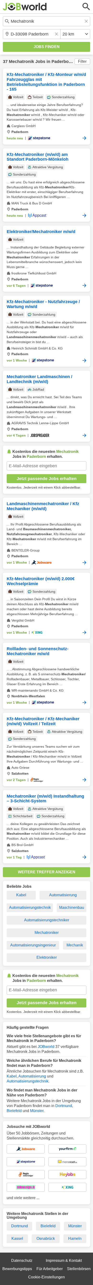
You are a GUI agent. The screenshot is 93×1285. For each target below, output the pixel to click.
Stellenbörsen (79, 1269)
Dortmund (63, 1106)
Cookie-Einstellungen (46, 1277)
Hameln (75, 1238)
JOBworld (46, 1047)
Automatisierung (63, 895)
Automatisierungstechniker (46, 920)
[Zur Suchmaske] (86, 6)
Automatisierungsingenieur (33, 945)
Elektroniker (46, 957)
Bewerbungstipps (17, 1269)
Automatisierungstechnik (30, 907)
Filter (82, 61)
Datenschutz (21, 1261)
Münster (36, 1111)
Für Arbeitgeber (49, 1269)
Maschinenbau (71, 907)
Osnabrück (45, 1238)
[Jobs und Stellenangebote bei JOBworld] (25, 6)
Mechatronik (21, 61)
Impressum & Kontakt (64, 1261)
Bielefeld (14, 1111)
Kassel (17, 1238)
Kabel (21, 895)
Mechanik (75, 945)
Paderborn (62, 61)
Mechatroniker (47, 933)
